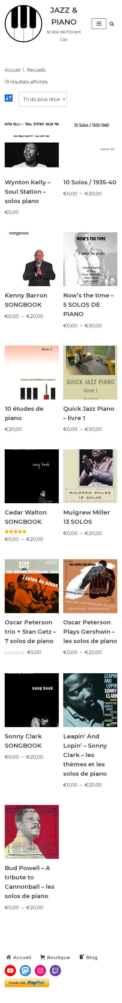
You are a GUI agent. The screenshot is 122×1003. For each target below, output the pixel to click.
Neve (29, 997)
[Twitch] (55, 970)
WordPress (86, 997)
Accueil (12, 70)
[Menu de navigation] (99, 23)
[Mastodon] (25, 970)
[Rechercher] (111, 23)
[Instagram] (40, 970)
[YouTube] (10, 970)
